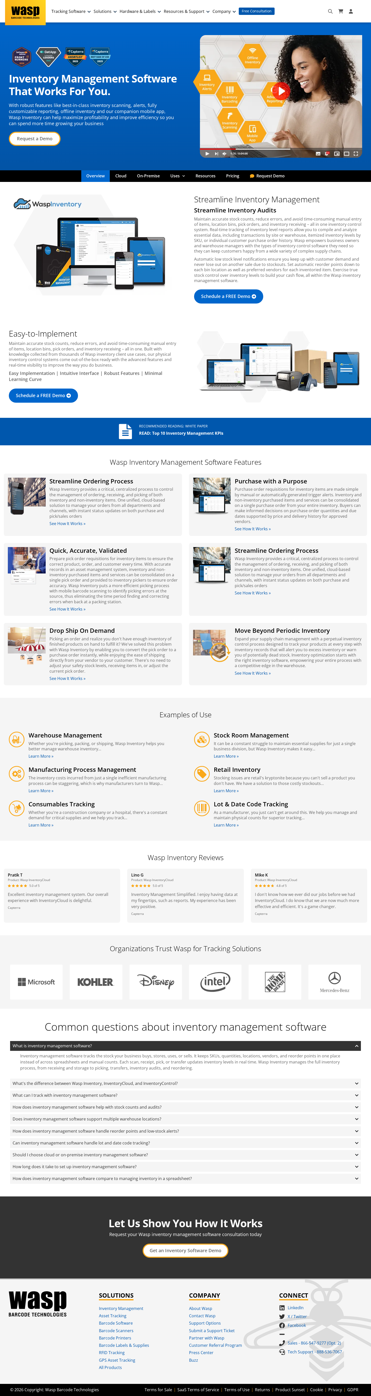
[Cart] (341, 11)
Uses (175, 176)
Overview (95, 176)
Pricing (232, 176)
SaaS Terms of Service (198, 1389)
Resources (206, 176)
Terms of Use (237, 1389)
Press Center (201, 1352)
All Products (110, 1367)
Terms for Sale (158, 1389)
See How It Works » (67, 523)
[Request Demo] (252, 176)
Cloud (120, 176)
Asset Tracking (112, 1316)
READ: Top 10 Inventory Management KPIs (181, 433)
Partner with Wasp (206, 1338)
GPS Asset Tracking (117, 1360)
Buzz (193, 1360)
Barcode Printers (115, 1338)
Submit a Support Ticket (212, 1330)
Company (222, 11)
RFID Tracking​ (112, 1352)
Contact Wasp (202, 1316)
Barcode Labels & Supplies (124, 1345)
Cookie (316, 1389)
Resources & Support (184, 11)
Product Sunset (290, 1389)
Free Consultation (257, 11)
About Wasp (200, 1308)
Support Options (205, 1323)
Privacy (335, 1389)
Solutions (103, 11)
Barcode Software (116, 1323)
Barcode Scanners (116, 1330)
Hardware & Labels (138, 11)
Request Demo (270, 176)
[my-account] (352, 11)
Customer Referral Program (215, 1345)
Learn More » (41, 756)
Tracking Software (68, 11)
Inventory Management (121, 1308)
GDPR (352, 1389)
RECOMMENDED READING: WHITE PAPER (173, 426)
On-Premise (148, 176)
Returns (262, 1389)
